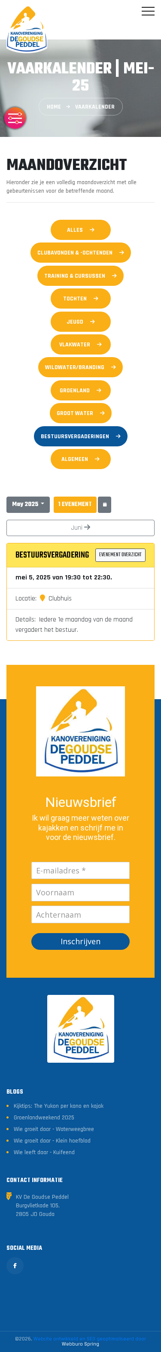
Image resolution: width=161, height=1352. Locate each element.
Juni (77, 527)
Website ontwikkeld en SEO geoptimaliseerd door (89, 1341)
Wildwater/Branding (74, 367)
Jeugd (75, 322)
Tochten (75, 299)
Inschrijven (80, 941)
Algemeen (74, 459)
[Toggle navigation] (148, 11)
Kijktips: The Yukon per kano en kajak (58, 1106)
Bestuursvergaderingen (75, 436)
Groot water (75, 413)
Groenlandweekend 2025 (44, 1118)
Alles (75, 230)
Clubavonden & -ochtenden (74, 253)
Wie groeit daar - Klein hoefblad (52, 1141)
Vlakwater (74, 345)
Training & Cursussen (74, 276)
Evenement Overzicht (120, 555)
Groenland (75, 390)
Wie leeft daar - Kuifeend (44, 1152)
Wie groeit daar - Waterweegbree (54, 1129)
